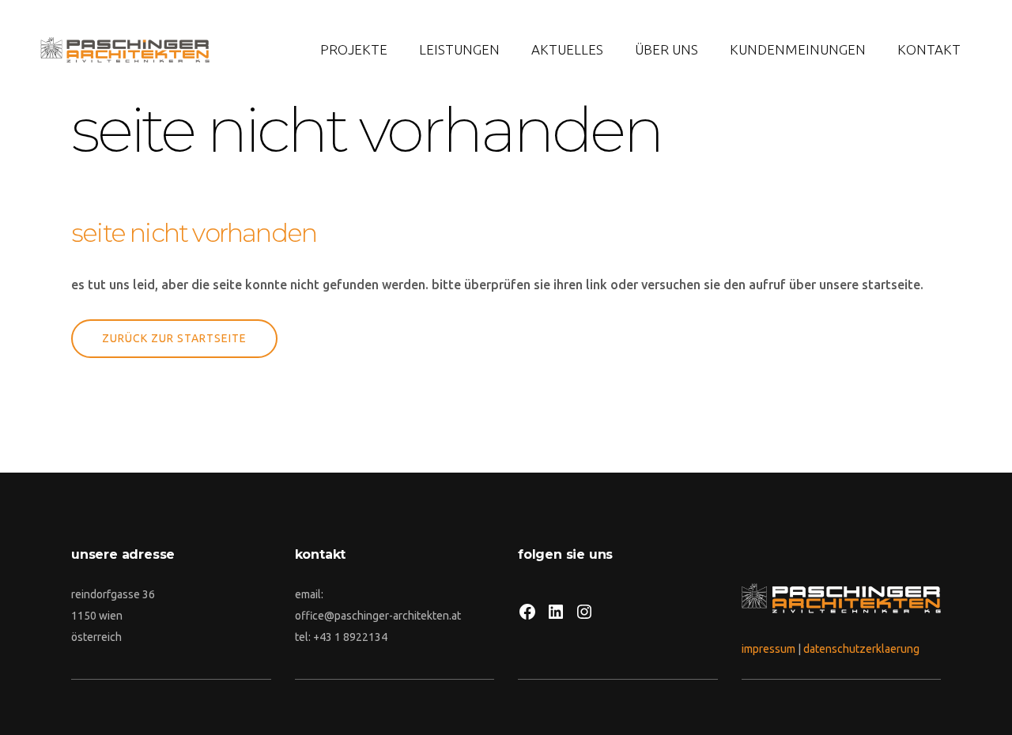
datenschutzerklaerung (861, 649)
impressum (768, 649)
